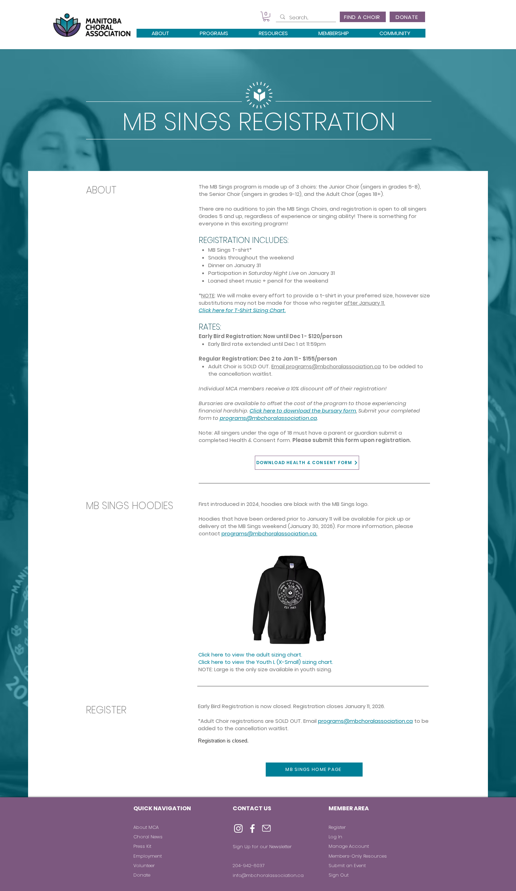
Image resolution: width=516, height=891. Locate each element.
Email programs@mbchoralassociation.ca (326, 366)
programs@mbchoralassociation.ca (365, 721)
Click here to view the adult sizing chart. (250, 654)
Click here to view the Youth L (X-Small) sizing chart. (265, 662)
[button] (266, 16)
